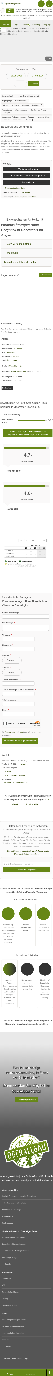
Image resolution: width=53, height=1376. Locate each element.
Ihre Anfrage (8, 623)
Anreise (6, 655)
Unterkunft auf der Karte (15, 188)
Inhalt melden (32, 804)
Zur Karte (7, 772)
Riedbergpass (7, 1223)
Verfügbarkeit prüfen (28, 169)
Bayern (16, 356)
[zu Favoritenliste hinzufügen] (3, 30)
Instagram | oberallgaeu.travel (14, 1320)
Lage (16, 25)
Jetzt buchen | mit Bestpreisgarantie (27, 175)
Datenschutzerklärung (14, 732)
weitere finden (26, 927)
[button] (26, 44)
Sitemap (5, 1299)
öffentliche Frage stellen (27, 870)
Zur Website (27, 182)
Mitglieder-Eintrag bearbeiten (13, 1237)
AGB (3, 1285)
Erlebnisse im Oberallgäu (12, 1210)
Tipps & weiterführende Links (20, 262)
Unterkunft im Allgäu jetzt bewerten (27, 433)
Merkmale (12, 253)
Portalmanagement (9, 1305)
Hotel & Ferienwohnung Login (16, 1359)
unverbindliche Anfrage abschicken (19, 740)
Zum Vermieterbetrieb (18, 244)
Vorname (6, 635)
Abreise (6, 667)
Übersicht (5, 25)
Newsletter (6, 1340)
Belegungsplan (48, 25)
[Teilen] (43, 1372)
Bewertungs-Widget (9, 1257)
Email (5, 710)
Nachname (7, 645)
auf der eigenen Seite (27, 984)
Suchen (35, 84)
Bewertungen (37, 25)
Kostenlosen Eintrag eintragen (14, 1244)
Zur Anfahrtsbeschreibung (14, 775)
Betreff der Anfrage (10, 613)
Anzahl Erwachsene (11, 680)
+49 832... (14, 192)
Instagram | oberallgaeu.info (13, 1333)
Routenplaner (46, 275)
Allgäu (13, 371)
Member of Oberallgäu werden (16, 1251)
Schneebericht (7, 1216)
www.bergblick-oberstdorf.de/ (27, 197)
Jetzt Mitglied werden (27, 1100)
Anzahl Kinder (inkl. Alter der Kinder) (18, 690)
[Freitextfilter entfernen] (41, 3)
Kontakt (7, 1264)
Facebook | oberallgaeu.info (13, 1326)
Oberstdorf (11, 352)
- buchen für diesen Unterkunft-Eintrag (45, 989)
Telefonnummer (9, 700)
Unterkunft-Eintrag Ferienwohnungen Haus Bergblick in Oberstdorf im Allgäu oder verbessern (10, 992)
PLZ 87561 (17, 349)
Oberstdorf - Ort (15, 366)
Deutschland (12, 360)
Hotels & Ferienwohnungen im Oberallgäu (19, 1196)
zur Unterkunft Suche (3, 10)
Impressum (6, 1278)
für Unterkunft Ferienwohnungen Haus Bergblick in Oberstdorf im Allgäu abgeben (9, 933)
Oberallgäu (21, 371)
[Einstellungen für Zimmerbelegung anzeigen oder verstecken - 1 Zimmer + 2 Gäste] (20, 84)
